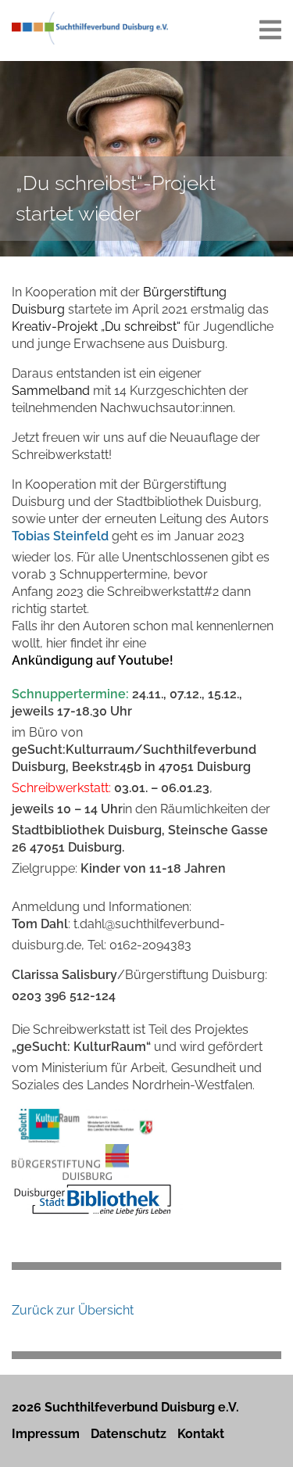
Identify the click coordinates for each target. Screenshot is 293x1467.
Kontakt (200, 1433)
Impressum (46, 1433)
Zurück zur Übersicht (73, 1310)
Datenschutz (128, 1433)
